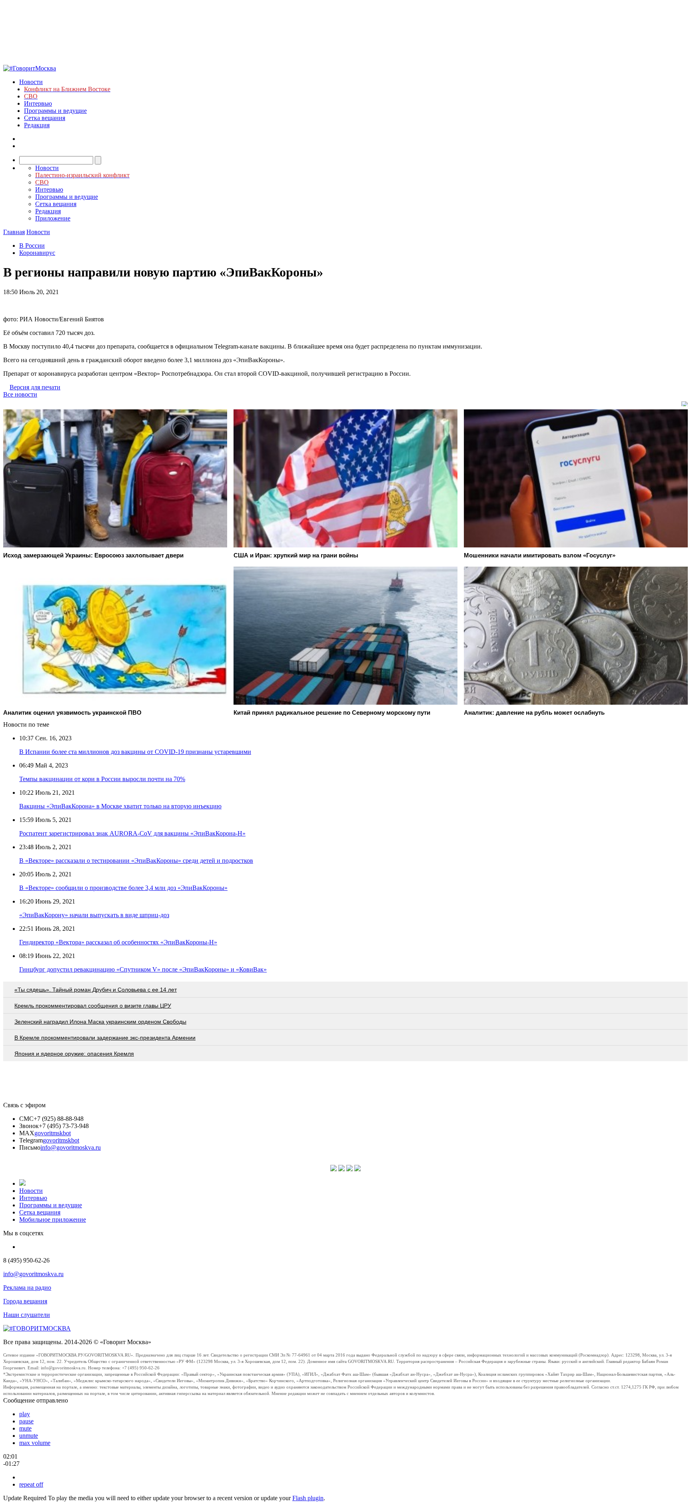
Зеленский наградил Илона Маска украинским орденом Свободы (100, 1021)
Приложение (52, 218)
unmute (28, 1435)
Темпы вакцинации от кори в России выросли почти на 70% (102, 779)
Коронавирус (37, 252)
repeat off (31, 1484)
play (24, 1414)
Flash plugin (308, 1498)
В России (32, 245)
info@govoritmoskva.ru (70, 1147)
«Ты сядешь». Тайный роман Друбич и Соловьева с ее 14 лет (95, 989)
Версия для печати (35, 387)
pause (26, 1421)
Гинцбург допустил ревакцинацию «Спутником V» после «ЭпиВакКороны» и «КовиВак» (143, 969)
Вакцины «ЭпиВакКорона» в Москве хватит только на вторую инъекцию (120, 806)
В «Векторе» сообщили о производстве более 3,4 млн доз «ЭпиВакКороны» (123, 887)
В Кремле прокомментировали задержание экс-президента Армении (105, 1037)
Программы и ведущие (55, 110)
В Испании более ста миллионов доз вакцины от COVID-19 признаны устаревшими (135, 751)
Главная (14, 231)
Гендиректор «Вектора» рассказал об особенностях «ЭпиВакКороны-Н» (118, 942)
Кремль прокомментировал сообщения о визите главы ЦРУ (92, 1005)
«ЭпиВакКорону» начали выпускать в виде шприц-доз (94, 915)
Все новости (20, 394)
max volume (34, 1442)
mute (25, 1428)
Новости (31, 81)
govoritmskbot (52, 1133)
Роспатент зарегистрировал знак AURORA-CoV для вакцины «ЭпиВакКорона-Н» (132, 833)
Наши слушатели (26, 1314)
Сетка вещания (44, 117)
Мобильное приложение (52, 1219)
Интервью (38, 103)
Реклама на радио (27, 1287)
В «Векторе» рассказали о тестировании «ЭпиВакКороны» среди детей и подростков (136, 860)
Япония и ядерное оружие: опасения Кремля (74, 1053)
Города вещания (25, 1301)
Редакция (37, 125)
